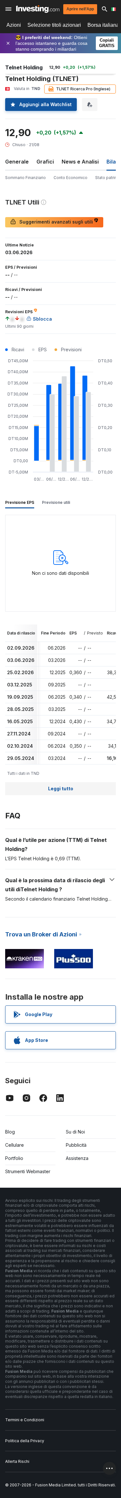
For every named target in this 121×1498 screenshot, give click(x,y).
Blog (10, 1131)
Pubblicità (76, 1145)
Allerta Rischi (17, 1461)
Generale (17, 161)
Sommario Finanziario (25, 177)
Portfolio (14, 1158)
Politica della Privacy (24, 1440)
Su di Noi (75, 1131)
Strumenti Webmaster (27, 1171)
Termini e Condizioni (24, 1419)
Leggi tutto (60, 788)
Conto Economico (70, 177)
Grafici (45, 161)
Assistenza (77, 1158)
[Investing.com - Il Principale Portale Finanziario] (37, 9)
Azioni (13, 25)
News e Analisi (80, 161)
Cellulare (14, 1145)
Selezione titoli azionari (54, 25)
